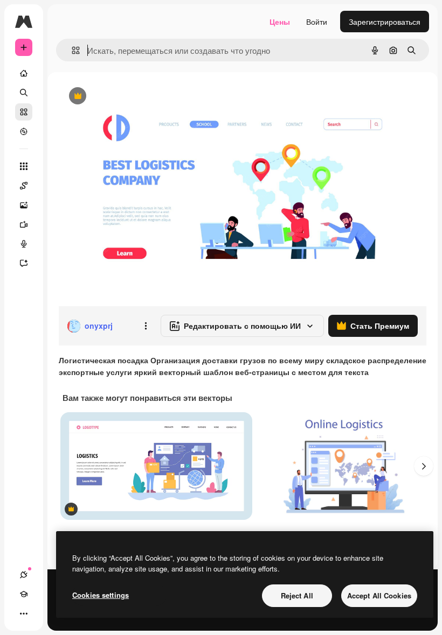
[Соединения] (23, 574)
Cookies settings (100, 595)
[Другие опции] (145, 326)
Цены (280, 21)
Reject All (297, 595)
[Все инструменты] (23, 166)
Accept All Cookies (379, 595)
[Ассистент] (23, 263)
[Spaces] (23, 185)
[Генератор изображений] (23, 205)
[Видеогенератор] (23, 224)
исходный (130, 96)
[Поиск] (23, 92)
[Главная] (23, 73)
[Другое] (23, 613)
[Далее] (423, 466)
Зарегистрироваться (384, 21)
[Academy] (23, 594)
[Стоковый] (23, 112)
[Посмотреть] (23, 131)
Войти (316, 21)
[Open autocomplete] (71, 50)
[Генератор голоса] (23, 243)
